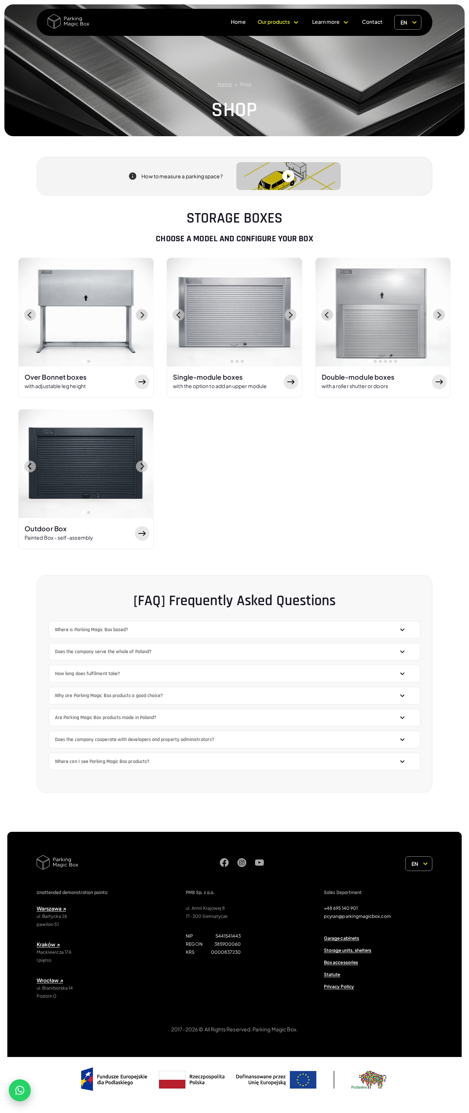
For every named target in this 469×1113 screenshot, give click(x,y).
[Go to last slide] (30, 315)
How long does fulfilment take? (87, 673)
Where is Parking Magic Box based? (91, 629)
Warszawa (51, 908)
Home (238, 21)
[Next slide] (142, 315)
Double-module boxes (358, 381)
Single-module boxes (220, 381)
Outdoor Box (59, 532)
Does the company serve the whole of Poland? (103, 651)
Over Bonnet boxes (56, 381)
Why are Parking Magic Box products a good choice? (109, 695)
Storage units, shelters (347, 950)
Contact (372, 21)
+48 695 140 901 (341, 908)
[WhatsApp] (20, 1090)
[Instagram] (241, 863)
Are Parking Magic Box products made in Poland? (105, 717)
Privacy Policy (339, 986)
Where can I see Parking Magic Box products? (102, 761)
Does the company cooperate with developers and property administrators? (134, 739)
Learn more (326, 21)
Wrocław (50, 980)
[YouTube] (259, 863)
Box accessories (341, 962)
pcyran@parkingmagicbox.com (357, 916)
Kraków (48, 944)
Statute (332, 974)
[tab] (83, 361)
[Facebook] (224, 863)
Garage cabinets (341, 938)
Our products (274, 21)
